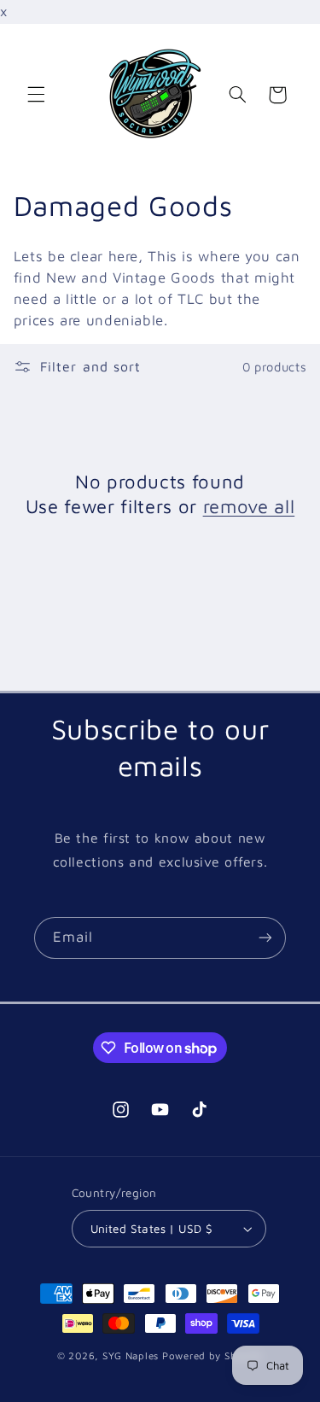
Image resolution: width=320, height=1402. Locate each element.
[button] (35, 94)
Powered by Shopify (212, 1355)
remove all (249, 506)
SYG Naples (130, 1355)
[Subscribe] (265, 938)
